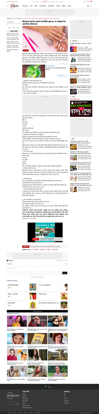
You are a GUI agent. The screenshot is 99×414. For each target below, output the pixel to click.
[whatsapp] (18, 28)
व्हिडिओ (64, 6)
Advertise (20, 412)
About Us (15, 412)
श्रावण (31, 6)
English (37, 1)
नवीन (73, 139)
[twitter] (87, 1)
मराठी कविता (66, 403)
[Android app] (49, 386)
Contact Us (31, 412)
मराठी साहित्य (66, 401)
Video (73, 97)
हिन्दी (33, 1)
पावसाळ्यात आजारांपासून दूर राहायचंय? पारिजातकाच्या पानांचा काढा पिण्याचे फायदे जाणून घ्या (80, 152)
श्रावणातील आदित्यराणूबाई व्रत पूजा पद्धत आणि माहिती (80, 65)
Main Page (9, 412)
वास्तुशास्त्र (24, 396)
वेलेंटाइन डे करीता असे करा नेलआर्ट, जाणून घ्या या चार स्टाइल (13, 34)
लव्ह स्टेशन (66, 398)
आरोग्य (35, 6)
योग (64, 396)
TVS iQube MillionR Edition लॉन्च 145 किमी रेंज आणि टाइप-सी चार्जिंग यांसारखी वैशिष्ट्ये (80, 55)
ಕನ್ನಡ (58, 1)
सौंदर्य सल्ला (19, 18)
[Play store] (88, 5)
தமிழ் (41, 1)
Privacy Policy (38, 412)
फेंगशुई (23, 403)
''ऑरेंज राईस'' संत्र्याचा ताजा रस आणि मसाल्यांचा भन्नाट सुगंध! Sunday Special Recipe (80, 142)
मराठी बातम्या (55, 249)
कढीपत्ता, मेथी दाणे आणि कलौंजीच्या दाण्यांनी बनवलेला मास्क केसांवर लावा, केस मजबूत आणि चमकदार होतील (13, 46)
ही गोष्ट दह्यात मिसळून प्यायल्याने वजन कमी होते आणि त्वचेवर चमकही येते (45, 246)
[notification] (91, 5)
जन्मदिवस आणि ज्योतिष (27, 407)
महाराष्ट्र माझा (25, 6)
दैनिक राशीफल (25, 401)
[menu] (8, 6)
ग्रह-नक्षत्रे (24, 394)
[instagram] (89, 1)
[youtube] (91, 1)
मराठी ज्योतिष (42, 6)
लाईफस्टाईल (51, 6)
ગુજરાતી (61, 1)
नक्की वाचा (74, 41)
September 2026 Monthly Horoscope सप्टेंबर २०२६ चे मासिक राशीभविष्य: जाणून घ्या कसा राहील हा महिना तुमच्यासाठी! (81, 86)
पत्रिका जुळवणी (25, 398)
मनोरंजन (69, 6)
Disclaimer (26, 412)
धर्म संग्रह (58, 6)
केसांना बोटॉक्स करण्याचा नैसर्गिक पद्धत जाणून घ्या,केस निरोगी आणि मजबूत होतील (13, 42)
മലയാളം (53, 1)
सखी (14, 18)
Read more (36, 239)
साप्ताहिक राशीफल (25, 405)
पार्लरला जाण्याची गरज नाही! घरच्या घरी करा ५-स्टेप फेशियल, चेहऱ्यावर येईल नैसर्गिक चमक (81, 174)
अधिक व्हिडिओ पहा (75, 99)
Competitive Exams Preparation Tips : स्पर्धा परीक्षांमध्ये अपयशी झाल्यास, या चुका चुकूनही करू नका (81, 163)
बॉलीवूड (48, 249)
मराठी (45, 1)
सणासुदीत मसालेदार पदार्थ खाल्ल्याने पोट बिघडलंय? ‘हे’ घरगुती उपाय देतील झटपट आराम (81, 184)
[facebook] (84, 1)
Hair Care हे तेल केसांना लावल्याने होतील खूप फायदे (13, 38)
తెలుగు (48, 1)
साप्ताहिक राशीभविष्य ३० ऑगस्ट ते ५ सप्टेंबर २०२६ (80, 44)
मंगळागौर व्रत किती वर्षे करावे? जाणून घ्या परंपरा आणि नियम (80, 76)
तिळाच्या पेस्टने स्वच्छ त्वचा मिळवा (12, 50)
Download (26, 50)
